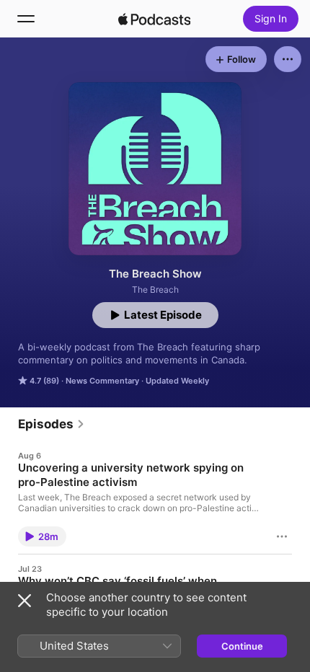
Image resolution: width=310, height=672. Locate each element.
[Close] (24, 600)
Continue (242, 646)
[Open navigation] (26, 19)
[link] (51, 424)
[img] (154, 19)
